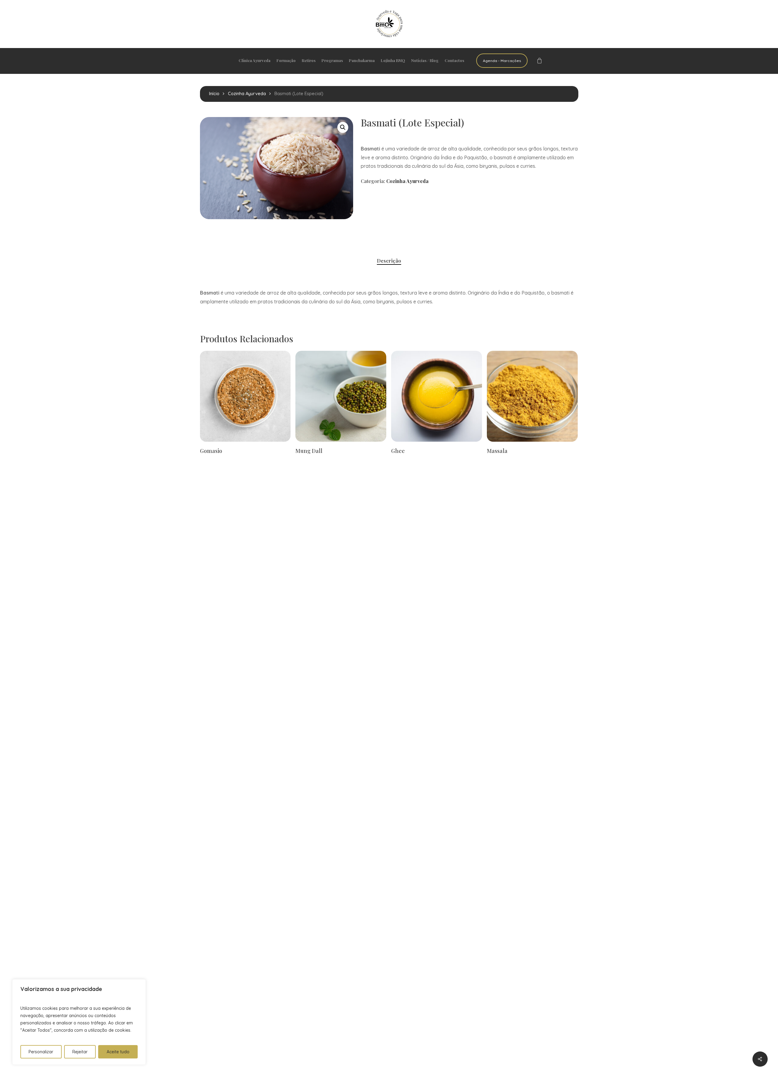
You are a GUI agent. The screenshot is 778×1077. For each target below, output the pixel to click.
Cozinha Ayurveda (247, 93)
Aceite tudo (118, 1052)
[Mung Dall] (340, 396)
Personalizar (41, 1052)
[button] (342, 127)
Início (214, 93)
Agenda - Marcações (502, 60)
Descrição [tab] (389, 260)
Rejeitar (80, 1052)
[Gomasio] (245, 396)
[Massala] (532, 396)
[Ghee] (436, 396)
